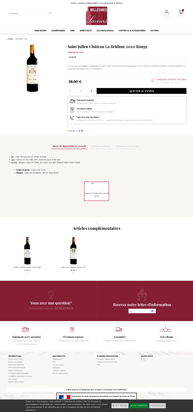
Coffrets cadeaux (59, 370)
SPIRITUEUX (86, 30)
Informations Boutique (16, 367)
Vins (25, 39)
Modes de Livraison (15, 362)
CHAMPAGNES (58, 30)
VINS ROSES (40, 30)
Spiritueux (56, 367)
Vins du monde (58, 365)
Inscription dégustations (106, 359)
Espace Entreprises (15, 370)
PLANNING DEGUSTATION (107, 356)
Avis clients (12, 379)
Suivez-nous (147, 356)
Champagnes (57, 359)
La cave (19, 39)
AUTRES (154, 30)
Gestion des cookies (16, 382)
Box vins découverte (60, 373)
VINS (72, 30)
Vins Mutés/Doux (105, 30)
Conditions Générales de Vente (20, 376)
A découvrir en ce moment (107, 362)
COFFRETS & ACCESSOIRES (132, 30)
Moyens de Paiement (16, 365)
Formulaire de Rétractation (18, 373)
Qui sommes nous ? (15, 359)
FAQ (98, 365)
